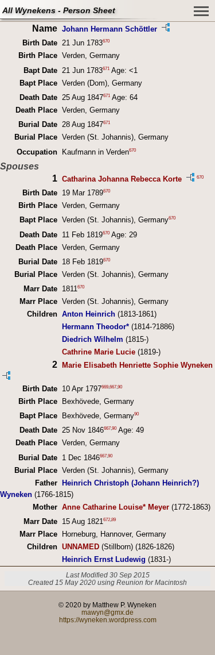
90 (120, 386)
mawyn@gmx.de (107, 612)
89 (113, 519)
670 (106, 41)
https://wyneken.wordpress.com (108, 619)
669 (104, 386)
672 (106, 519)
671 (106, 68)
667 (113, 386)
